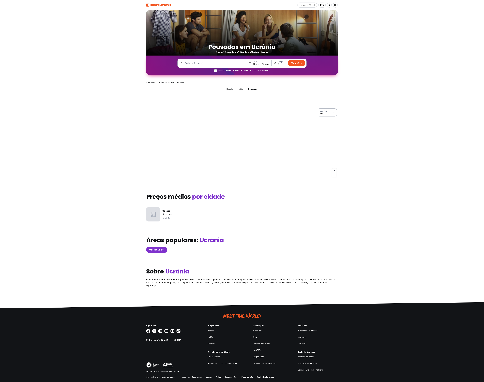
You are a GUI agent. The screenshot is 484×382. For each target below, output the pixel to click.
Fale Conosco (214, 357)
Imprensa (302, 337)
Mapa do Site (247, 377)
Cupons (209, 377)
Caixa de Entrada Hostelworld (310, 370)
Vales (218, 377)
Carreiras (302, 344)
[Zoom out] (334, 175)
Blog (255, 337)
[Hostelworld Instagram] (160, 331)
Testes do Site (231, 377)
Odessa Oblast (156, 249)
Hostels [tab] (229, 89)
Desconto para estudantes (264, 363)
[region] (242, 142)
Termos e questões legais (190, 377)
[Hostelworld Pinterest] (172, 331)
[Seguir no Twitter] (154, 331)
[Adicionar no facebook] (148, 331)
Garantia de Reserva (261, 344)
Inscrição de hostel (306, 357)
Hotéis (210, 337)
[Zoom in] (334, 170)
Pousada (211, 344)
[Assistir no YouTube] (166, 331)
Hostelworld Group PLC (308, 330)
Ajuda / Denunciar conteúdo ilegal (222, 363)
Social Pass (258, 330)
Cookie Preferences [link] (265, 377)
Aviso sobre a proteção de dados (160, 377)
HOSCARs (257, 350)
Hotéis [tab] (240, 89)
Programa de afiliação (307, 363)
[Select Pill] (329, 5)
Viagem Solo (258, 357)
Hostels (211, 330)
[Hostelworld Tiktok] (178, 331)
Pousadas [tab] (253, 89)
